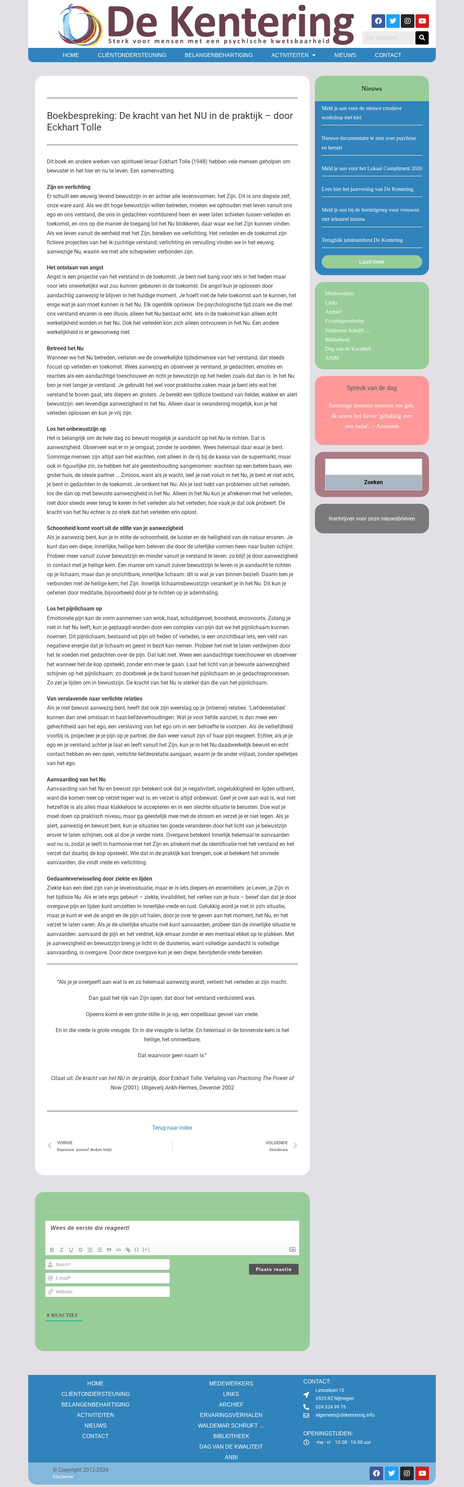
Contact (388, 55)
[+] (146, 1249)
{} (137, 1249)
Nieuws (345, 55)
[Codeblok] (118, 1250)
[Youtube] (422, 21)
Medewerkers (339, 293)
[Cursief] (61, 1250)
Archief (333, 312)
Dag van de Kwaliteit (348, 349)
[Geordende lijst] (90, 1250)
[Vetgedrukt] (52, 1250)
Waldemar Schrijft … (348, 330)
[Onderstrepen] (71, 1250)
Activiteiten (290, 55)
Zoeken (373, 482)
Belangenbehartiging (219, 55)
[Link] (128, 1250)
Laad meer (372, 262)
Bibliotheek (337, 339)
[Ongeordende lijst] (99, 1250)
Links (331, 302)
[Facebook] (378, 21)
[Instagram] (407, 21)
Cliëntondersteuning (132, 55)
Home (71, 55)
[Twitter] (393, 21)
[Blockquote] (109, 1250)
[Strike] (80, 1250)
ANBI (332, 358)
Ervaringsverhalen (344, 321)
